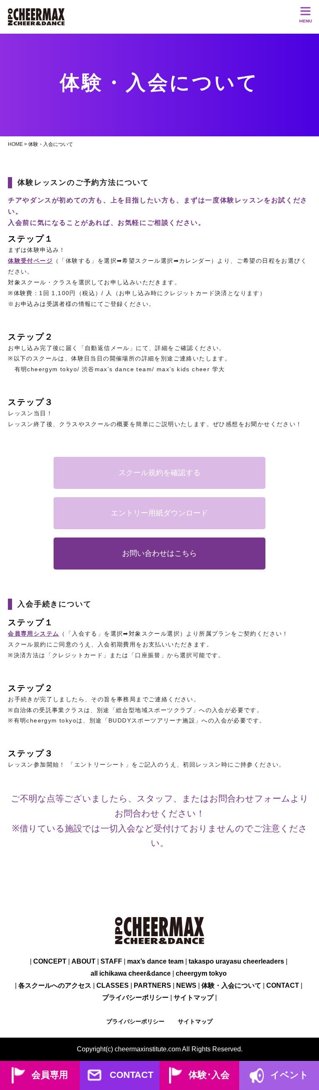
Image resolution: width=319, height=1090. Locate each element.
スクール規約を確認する (159, 473)
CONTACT (282, 985)
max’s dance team (155, 961)
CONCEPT (49, 961)
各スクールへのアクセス (54, 985)
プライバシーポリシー (135, 997)
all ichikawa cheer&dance (131, 973)
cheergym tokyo (201, 973)
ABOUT (83, 961)
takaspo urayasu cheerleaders (236, 961)
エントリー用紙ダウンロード (159, 513)
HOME (15, 144)
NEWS (186, 985)
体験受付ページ (30, 260)
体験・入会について (231, 985)
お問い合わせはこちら (159, 553)
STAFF (111, 961)
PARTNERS (152, 985)
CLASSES (112, 985)
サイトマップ (193, 997)
